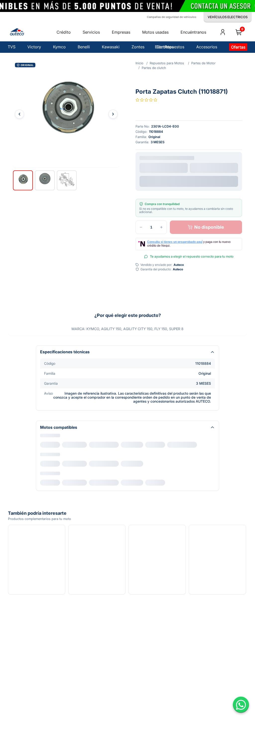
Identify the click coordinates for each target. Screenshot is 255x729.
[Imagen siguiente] (113, 61)
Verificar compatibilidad (189, 117)
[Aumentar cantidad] (161, 163)
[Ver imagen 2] (45, 128)
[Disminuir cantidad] (141, 163)
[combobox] (163, 104)
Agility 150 (51, 387)
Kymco (46, 379)
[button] (66, 61)
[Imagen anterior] (19, 61)
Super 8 (127, 387)
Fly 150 (106, 387)
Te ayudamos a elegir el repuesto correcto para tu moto (192, 192)
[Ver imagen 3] (67, 128)
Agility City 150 (80, 387)
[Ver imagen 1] (23, 128)
